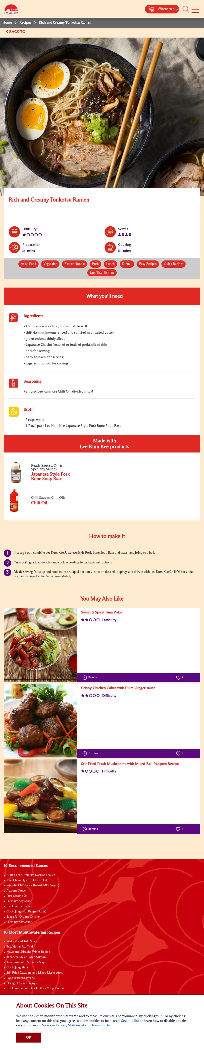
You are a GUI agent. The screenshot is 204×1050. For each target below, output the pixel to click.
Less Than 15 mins (102, 272)
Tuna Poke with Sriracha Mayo (26, 962)
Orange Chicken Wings (21, 983)
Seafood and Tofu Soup (21, 941)
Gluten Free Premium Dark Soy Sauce (30, 875)
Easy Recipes (147, 264)
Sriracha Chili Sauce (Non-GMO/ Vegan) (32, 885)
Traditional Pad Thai (19, 946)
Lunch (110, 264)
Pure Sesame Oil (16, 896)
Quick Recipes (173, 264)
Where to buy (168, 9)
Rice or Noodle (74, 264)
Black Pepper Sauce (19, 906)
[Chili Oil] (42, 510)
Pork (95, 264)
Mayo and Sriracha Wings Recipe (28, 951)
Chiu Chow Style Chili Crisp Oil (26, 880)
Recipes (25, 22)
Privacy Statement (70, 1025)
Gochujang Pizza (17, 967)
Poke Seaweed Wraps (20, 978)
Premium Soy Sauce (19, 901)
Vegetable (50, 264)
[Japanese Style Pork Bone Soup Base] (42, 482)
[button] (186, 9)
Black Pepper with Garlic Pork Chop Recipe (35, 988)
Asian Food (28, 264)
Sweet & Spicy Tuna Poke (101, 612)
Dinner (127, 264)
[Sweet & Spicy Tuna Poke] (40, 645)
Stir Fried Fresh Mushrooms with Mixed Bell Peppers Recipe (130, 764)
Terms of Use (101, 1025)
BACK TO (17, 32)
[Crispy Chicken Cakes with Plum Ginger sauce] (40, 720)
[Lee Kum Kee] (11, 10)
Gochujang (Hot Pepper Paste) (26, 911)
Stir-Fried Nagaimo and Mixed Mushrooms (34, 972)
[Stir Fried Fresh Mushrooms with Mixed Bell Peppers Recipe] (40, 796)
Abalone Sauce (16, 890)
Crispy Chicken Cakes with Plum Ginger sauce (118, 688)
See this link (130, 1021)
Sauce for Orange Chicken (23, 916)
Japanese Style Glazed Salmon (26, 957)
